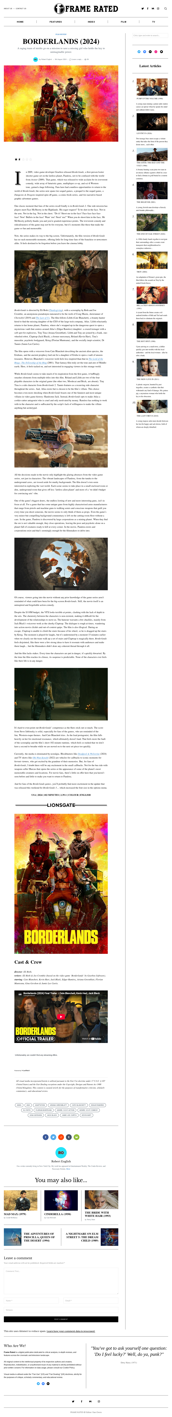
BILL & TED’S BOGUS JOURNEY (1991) (151, 307)
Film (123, 21)
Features (56, 21)
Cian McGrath (51, 1218)
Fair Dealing (54, 1374)
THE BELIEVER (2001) (146, 202)
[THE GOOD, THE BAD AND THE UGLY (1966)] (152, 154)
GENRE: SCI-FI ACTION (65, 1110)
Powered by (18, 1070)
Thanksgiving (55, 310)
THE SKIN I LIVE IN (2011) (148, 379)
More (68, 1169)
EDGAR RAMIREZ (97, 1105)
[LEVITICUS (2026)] (152, 121)
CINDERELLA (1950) (57, 1214)
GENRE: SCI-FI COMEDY (88, 1110)
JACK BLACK (52, 1115)
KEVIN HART (86, 1115)
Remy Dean (91, 1219)
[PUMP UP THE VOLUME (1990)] (152, 87)
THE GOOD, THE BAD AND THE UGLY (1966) (151, 164)
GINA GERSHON (36, 1115)
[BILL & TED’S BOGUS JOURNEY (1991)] (152, 295)
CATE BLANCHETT (79, 1105)
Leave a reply (76, 59)
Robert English (46, 59)
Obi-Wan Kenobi (40, 757)
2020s (19, 1105)
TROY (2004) (142, 272)
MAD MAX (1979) (15, 1214)
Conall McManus (11, 1218)
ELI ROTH (27, 1110)
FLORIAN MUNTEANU (44, 1110)
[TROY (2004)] (152, 260)
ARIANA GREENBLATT (58, 1105)
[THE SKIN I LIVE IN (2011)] (152, 367)
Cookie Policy (68, 1368)
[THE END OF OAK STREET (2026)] (152, 222)
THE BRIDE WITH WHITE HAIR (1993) (98, 1214)
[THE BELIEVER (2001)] (152, 190)
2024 (28, 1105)
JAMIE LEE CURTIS (69, 1115)
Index (91, 21)
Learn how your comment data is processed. (71, 1331)
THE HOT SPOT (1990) (146, 341)
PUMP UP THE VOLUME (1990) (150, 98)
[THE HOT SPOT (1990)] (152, 330)
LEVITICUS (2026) (144, 133)
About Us (8, 8)
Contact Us (21, 8)
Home (20, 21)
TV (153, 21)
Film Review (61, 34)
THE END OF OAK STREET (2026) (151, 234)
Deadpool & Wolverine (89, 753)
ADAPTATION (40, 1105)
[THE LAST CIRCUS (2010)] (152, 406)
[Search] (165, 8)
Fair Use (36, 1374)
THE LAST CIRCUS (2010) (147, 416)
